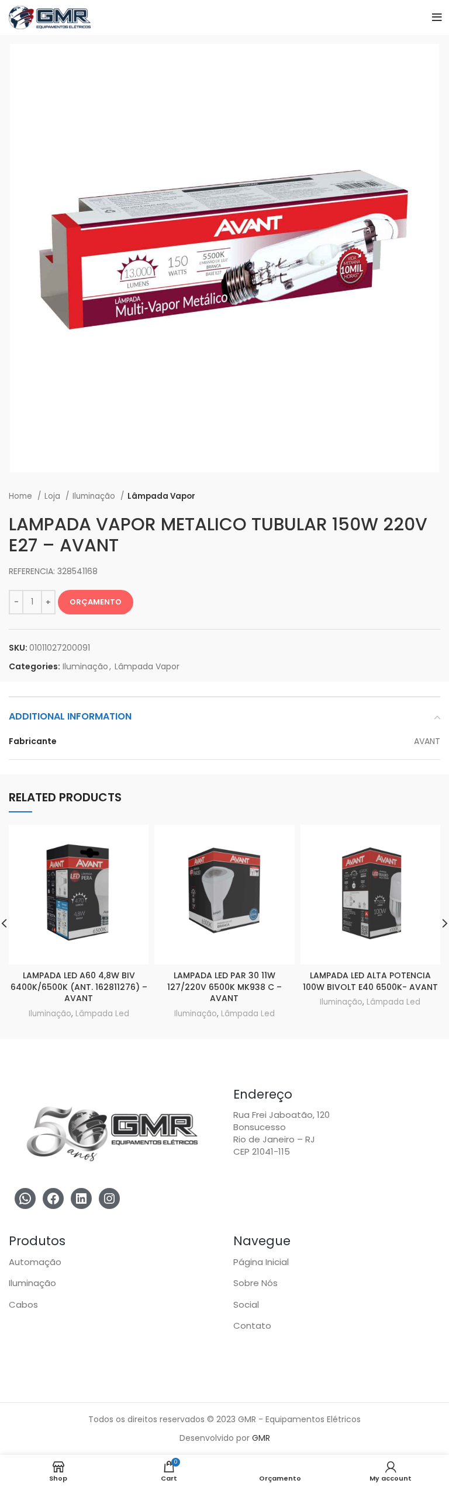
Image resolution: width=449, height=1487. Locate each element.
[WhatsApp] (25, 1198)
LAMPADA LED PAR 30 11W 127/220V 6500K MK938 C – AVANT (224, 987)
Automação (35, 1262)
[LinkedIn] (81, 1198)
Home (21, 496)
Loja (53, 496)
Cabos (23, 1304)
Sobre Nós (255, 1283)
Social (246, 1304)
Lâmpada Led (102, 1013)
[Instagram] (109, 1198)
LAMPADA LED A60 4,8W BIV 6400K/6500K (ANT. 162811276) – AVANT (79, 987)
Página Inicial (261, 1262)
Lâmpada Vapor (161, 496)
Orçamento (96, 601)
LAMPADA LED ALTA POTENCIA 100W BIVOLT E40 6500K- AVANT (370, 981)
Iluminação (95, 496)
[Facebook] (53, 1198)
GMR (261, 1438)
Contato (252, 1325)
